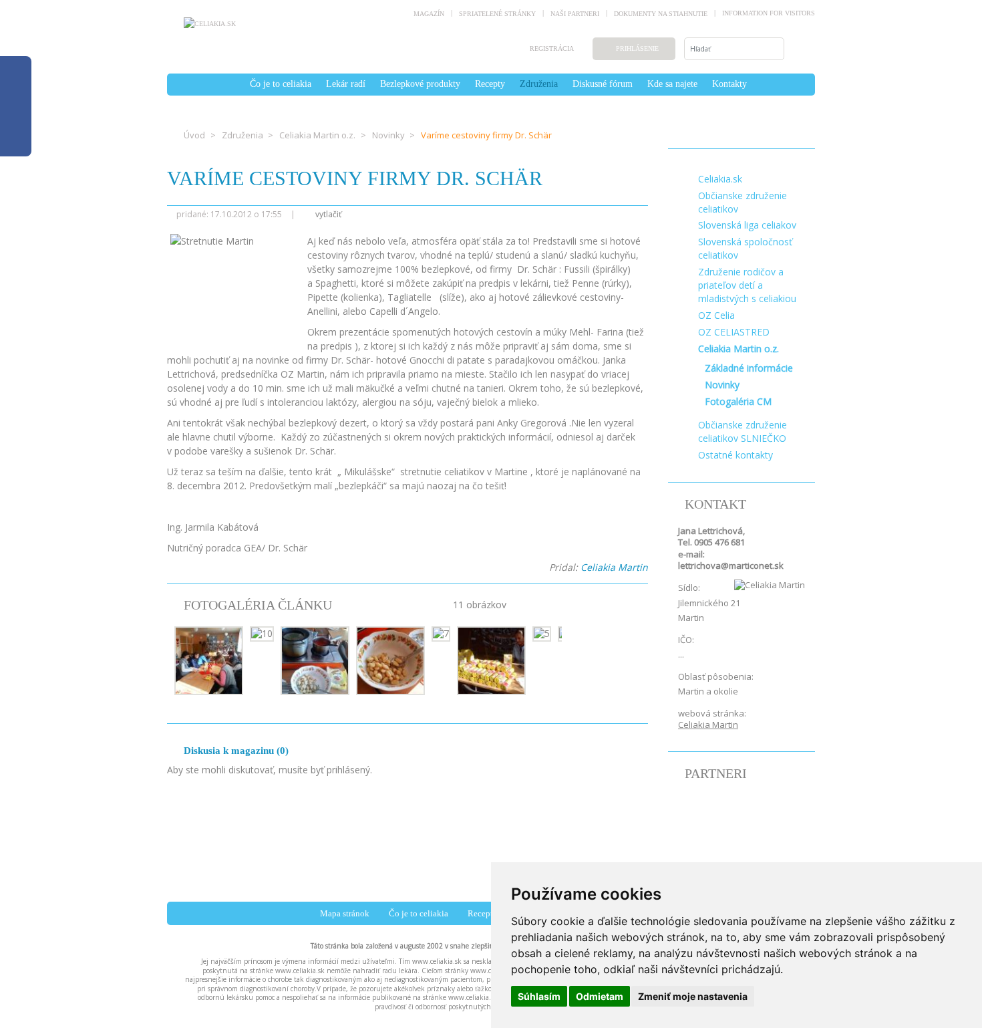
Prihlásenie (637, 48)
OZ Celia (716, 315)
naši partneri (574, 13)
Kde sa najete (672, 84)
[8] (390, 659)
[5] (541, 632)
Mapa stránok (344, 913)
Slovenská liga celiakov (747, 225)
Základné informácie (749, 368)
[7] (441, 632)
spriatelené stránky (497, 13)
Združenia (539, 84)
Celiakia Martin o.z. (317, 135)
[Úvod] (235, 84)
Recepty (490, 84)
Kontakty (729, 84)
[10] (262, 632)
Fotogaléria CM (738, 401)
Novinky (388, 135)
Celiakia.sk (720, 178)
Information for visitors (768, 13)
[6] (491, 659)
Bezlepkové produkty (420, 84)
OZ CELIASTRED (734, 332)
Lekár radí (345, 84)
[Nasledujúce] (601, 662)
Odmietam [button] (599, 996)
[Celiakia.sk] (210, 23)
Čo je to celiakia (280, 84)
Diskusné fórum (602, 84)
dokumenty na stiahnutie (660, 13)
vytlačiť (327, 214)
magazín (429, 13)
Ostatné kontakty (735, 454)
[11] (208, 659)
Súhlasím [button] (539, 996)
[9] (315, 659)
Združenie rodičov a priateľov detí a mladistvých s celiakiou (747, 285)
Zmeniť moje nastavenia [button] (693, 996)
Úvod (194, 135)
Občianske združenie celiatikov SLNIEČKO (742, 431)
